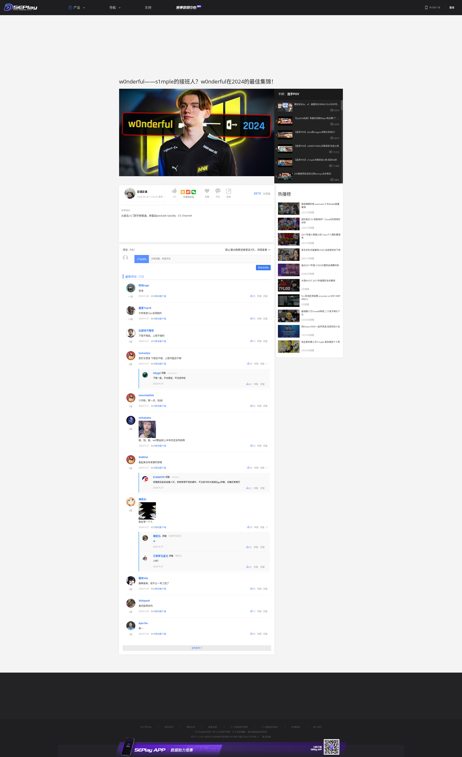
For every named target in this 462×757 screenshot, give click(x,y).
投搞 (228, 196)
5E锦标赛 (152, 692)
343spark (144, 601)
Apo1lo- (143, 623)
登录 (451, 7)
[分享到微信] (193, 192)
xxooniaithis (146, 395)
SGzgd (157, 373)
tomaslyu (144, 353)
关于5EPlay (146, 727)
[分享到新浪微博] (188, 192)
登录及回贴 (263, 267)
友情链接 (295, 727)
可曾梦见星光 (160, 556)
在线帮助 (134, 692)
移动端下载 (434, 7)
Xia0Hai (143, 457)
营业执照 (266, 736)
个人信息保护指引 (269, 727)
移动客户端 (160, 296)
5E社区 (168, 692)
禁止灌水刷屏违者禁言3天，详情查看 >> (248, 249)
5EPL (115, 692)
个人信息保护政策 (239, 727)
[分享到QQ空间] (183, 192)
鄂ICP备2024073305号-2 (246, 736)
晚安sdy (143, 578)
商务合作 (191, 727)
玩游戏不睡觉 (146, 330)
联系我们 (169, 727)
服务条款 (212, 727)
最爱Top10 (145, 308)
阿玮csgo (144, 285)
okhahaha (145, 418)
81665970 (159, 477)
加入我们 (317, 727)
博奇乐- (143, 499)
